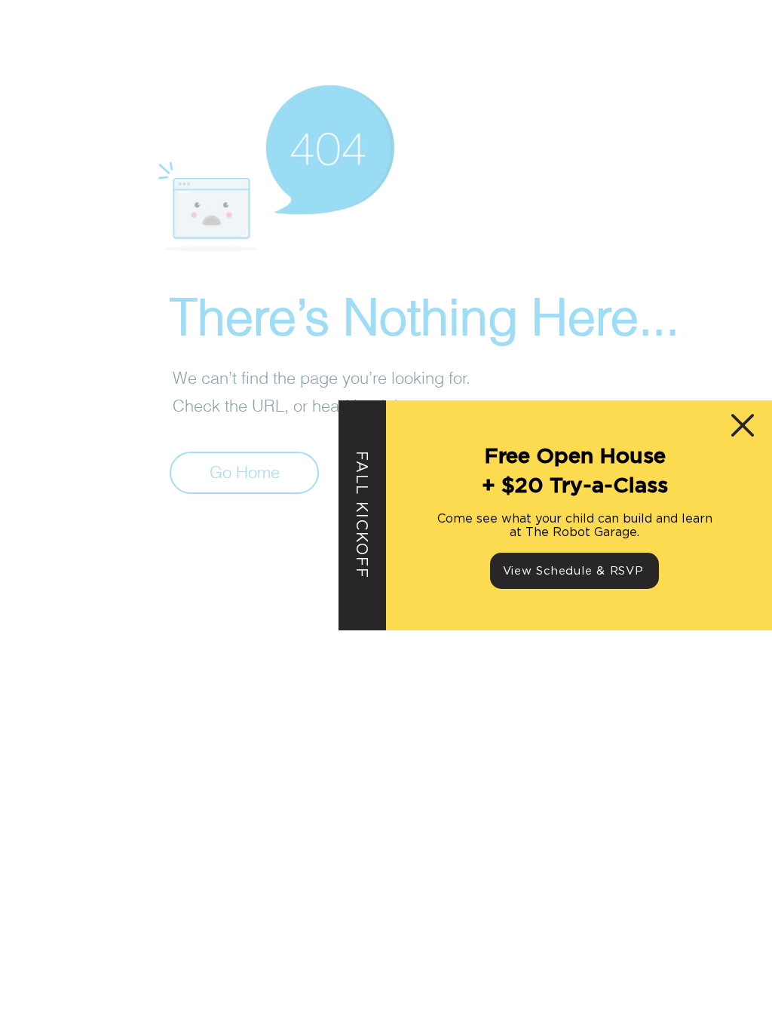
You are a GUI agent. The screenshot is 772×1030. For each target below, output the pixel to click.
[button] (742, 425)
